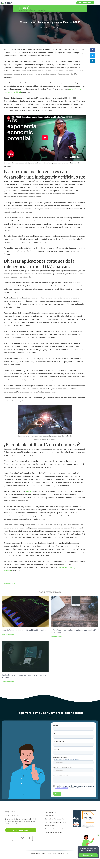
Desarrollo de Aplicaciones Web (55, 819)
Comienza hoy (88, 855)
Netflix (28, 491)
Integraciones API (50, 825)
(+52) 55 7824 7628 (12, 815)
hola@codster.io (10, 812)
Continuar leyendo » (8, 634)
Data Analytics (49, 815)
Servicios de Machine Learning (54, 829)
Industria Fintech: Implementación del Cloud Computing (24, 630)
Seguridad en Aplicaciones (53, 832)
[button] (98, 2)
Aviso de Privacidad (38, 846)
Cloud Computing (50, 812)
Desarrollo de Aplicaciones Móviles (56, 822)
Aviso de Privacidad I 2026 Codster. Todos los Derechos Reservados (50, 853)
